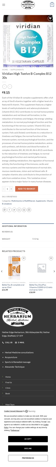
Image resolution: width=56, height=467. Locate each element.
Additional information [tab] (14, 226)
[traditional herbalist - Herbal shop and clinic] (28, 5)
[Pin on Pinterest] (24, 210)
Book (7, 393)
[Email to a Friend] (19, 210)
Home (5, 70)
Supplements (17, 70)
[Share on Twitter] (14, 210)
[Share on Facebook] (9, 210)
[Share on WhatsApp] (4, 210)
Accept (28, 439)
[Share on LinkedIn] (29, 210)
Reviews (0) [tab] (7, 232)
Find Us (8, 382)
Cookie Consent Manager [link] (13, 411)
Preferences (28, 458)
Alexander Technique (14, 366)
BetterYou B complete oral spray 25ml (13, 286)
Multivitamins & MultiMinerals (23, 201)
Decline (28, 449)
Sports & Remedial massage (17, 362)
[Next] (54, 276)
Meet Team (10, 404)
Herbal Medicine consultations (19, 352)
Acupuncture (11, 357)
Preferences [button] (15, 430)
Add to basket (26, 188)
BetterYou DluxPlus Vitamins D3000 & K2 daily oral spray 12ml (40, 287)
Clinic (7, 388)
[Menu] (3, 4)
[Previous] (2, 276)
